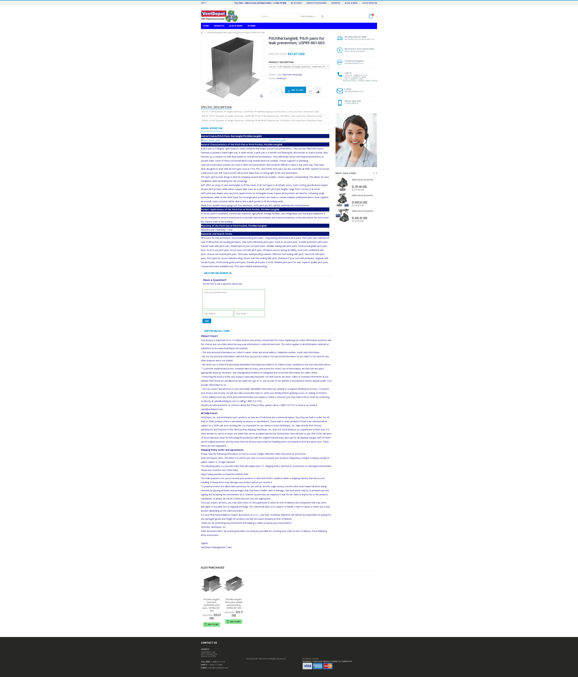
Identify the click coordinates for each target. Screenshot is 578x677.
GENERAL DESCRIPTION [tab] (211, 128)
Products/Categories (317, 3)
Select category (307, 16)
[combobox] (299, 66)
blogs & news (351, 3)
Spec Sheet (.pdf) (277, 140)
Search (322, 16)
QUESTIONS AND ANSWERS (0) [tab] (218, 273)
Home (202, 33)
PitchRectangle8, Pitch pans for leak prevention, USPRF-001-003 (297, 40)
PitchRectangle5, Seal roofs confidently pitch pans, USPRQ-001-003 (212, 605)
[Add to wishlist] (310, 90)
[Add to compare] (318, 90)
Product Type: (275, 74)
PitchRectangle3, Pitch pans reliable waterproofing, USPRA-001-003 (234, 603)
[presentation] (373, 173)
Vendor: (272, 78)
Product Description (281, 62)
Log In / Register (369, 3)
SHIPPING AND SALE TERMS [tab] (217, 330)
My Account (296, 3)
